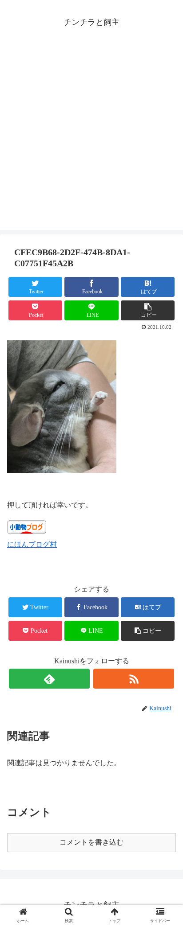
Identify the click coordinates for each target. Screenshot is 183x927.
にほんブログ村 (32, 544)
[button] (166, 785)
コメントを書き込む (91, 842)
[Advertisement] (91, 138)
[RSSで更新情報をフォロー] (133, 679)
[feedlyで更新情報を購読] (49, 679)
